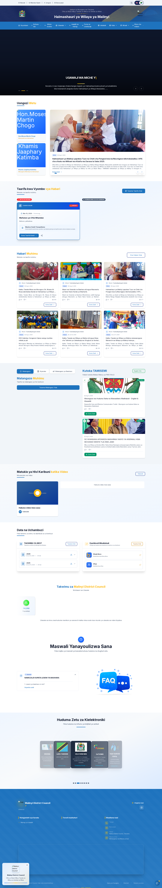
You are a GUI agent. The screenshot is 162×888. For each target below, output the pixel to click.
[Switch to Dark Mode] (132, 3)
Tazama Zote (71, 541)
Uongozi (48, 3)
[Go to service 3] (78, 780)
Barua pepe (60, 3)
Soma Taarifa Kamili (28, 233)
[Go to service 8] (87, 780)
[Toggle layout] (27, 865)
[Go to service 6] (83, 780)
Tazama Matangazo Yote (48, 385)
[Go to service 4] (80, 780)
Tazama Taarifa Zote (134, 189)
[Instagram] (142, 805)
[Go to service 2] (76, 780)
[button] (48, 679)
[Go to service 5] (81, 780)
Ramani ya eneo (139, 881)
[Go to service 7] (85, 780)
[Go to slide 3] (27, 90)
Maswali (22, 3)
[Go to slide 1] (19, 90)
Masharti (126, 881)
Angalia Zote (138, 368)
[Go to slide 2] (23, 90)
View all (140, 471)
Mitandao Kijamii (35, 3)
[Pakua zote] (71, 552)
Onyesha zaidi (29, 685)
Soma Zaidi (58, 169)
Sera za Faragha (113, 881)
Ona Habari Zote (136, 253)
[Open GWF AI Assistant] (157, 883)
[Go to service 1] (74, 780)
